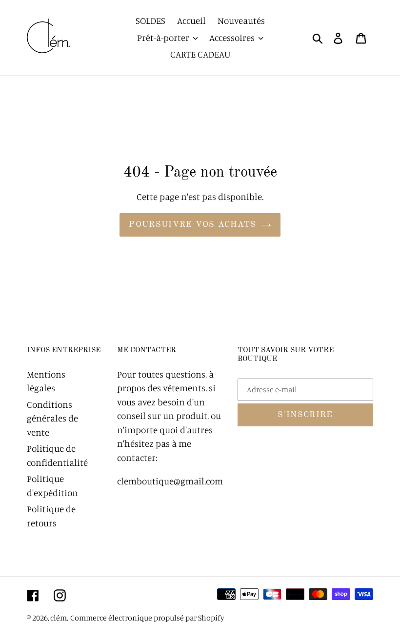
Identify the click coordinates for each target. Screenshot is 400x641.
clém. (59, 617)
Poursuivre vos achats (193, 224)
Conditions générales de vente (52, 418)
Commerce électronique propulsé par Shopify (147, 617)
